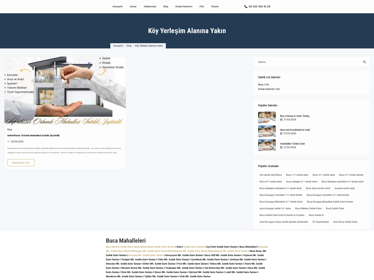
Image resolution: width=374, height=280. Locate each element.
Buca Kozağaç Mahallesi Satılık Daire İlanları (330, 201)
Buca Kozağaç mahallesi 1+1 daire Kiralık (281, 195)
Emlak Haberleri (183, 6)
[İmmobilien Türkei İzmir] (267, 145)
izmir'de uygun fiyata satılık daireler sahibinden (284, 221)
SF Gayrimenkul (320, 221)
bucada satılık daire (345, 188)
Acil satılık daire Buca (271, 174)
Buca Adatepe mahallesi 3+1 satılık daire (281, 188)
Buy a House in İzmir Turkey (294, 115)
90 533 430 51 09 (259, 6)
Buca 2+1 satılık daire (324, 174)
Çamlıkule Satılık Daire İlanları (159, 246)
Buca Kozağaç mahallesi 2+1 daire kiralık (328, 195)
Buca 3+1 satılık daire (271, 181)
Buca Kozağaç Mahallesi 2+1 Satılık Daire (281, 201)
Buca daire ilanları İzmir (318, 188)
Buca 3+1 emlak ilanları (351, 174)
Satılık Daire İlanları (194, 246)
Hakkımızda (150, 6)
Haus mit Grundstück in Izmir (295, 129)
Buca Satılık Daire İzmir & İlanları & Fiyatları (282, 215)
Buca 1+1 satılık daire (297, 174)
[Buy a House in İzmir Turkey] (267, 117)
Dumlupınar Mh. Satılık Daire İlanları (189, 251)
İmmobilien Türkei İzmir (292, 143)
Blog (165, 6)
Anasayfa (117, 6)
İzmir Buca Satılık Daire (345, 221)
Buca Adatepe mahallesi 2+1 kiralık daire (342, 181)
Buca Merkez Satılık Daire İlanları (123, 246)
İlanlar (133, 6)
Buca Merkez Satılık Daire (308, 208)
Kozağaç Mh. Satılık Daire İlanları (150, 251)
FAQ (202, 6)
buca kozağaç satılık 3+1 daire (275, 208)
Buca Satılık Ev (316, 215)
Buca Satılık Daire (335, 208)
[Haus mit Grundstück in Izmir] (267, 131)
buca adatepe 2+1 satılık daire (301, 181)
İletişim (215, 6)
